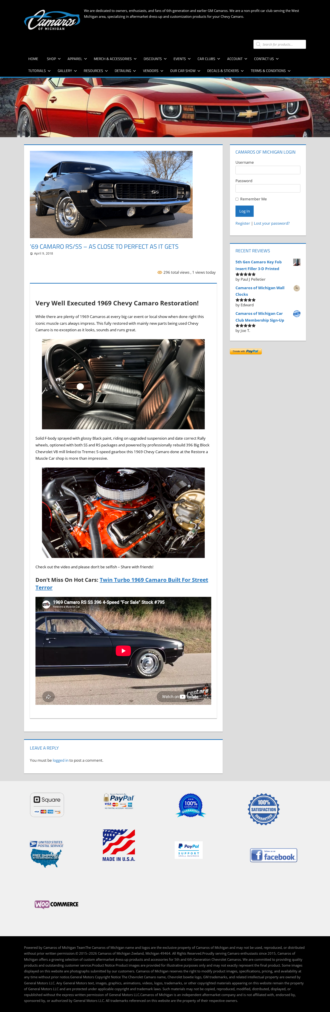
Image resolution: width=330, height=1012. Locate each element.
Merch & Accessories (113, 58)
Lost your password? (272, 223)
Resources (93, 70)
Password (243, 180)
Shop (51, 58)
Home (33, 58)
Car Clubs (206, 58)
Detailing (123, 70)
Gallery (65, 70)
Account (234, 58)
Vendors (150, 70)
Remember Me (253, 199)
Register (242, 223)
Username (244, 162)
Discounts (153, 58)
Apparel (75, 58)
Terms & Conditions (268, 70)
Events (180, 58)
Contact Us (264, 58)
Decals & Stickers (223, 70)
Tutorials (37, 70)
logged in (60, 760)
